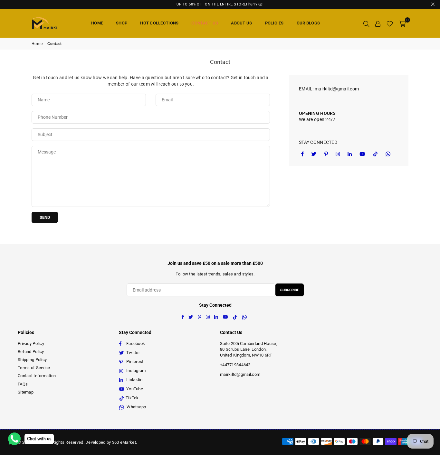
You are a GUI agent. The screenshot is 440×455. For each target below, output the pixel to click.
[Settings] (378, 23)
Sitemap (25, 392)
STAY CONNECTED (318, 142)
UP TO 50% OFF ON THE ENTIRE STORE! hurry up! (220, 4)
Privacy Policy (31, 343)
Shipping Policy (32, 359)
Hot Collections (159, 23)
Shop (121, 23)
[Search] (366, 23)
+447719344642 (235, 364)
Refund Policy (31, 351)
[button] (402, 23)
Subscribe (289, 290)
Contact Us (204, 23)
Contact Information (37, 375)
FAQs (23, 384)
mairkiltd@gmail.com (240, 374)
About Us (241, 23)
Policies (274, 23)
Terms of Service (34, 367)
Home (97, 23)
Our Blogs (308, 23)
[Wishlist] (390, 23)
